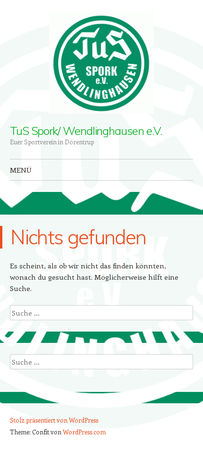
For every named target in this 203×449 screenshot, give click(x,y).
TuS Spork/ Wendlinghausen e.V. (86, 131)
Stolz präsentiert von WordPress (54, 420)
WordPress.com (84, 432)
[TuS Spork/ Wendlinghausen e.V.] (101, 62)
